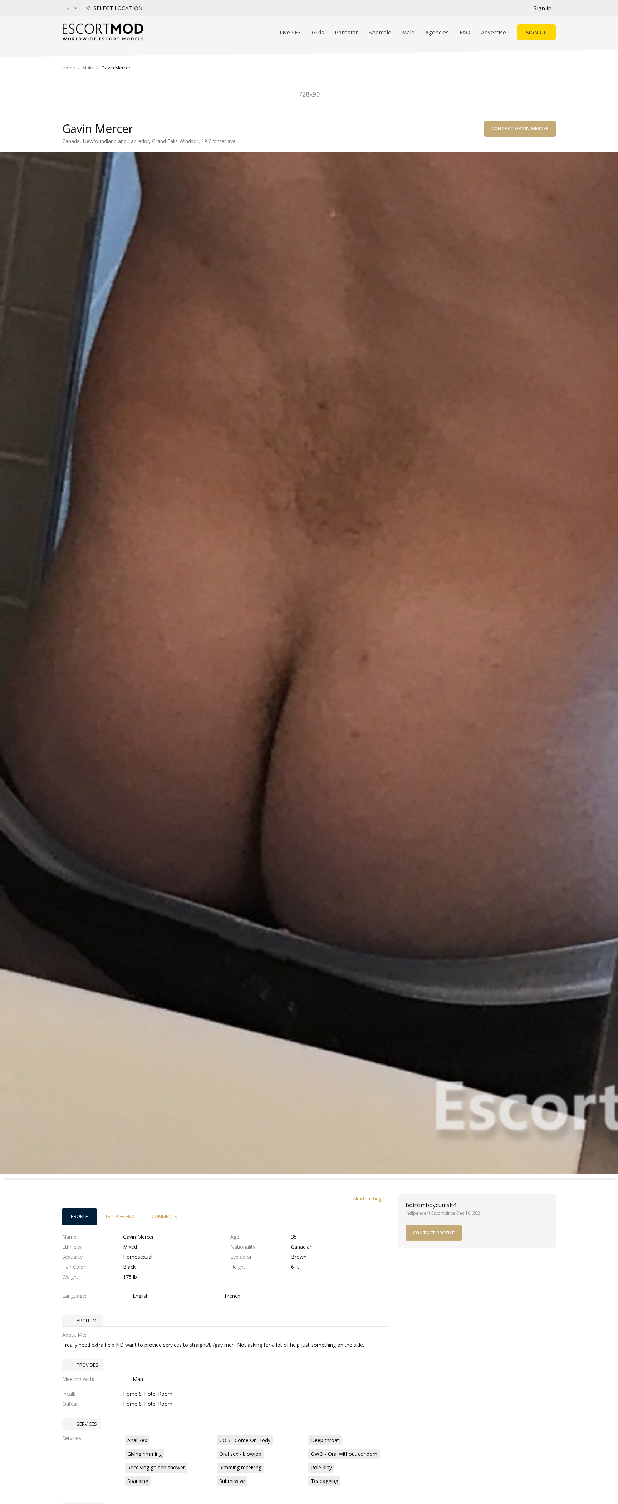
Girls (318, 32)
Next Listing (367, 1198)
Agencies (437, 32)
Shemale (380, 32)
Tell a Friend (119, 1216)
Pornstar (346, 32)
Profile (79, 1216)
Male (408, 32)
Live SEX (290, 32)
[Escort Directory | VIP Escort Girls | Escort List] (102, 32)
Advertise (493, 32)
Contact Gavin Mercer (520, 128)
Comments (164, 1216)
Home (68, 67)
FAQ (465, 32)
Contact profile (434, 1232)
